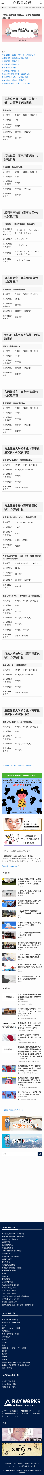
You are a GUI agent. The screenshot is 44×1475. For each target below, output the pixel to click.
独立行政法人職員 (8, 1381)
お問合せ (20, 1463)
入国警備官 (6, 1276)
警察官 (4, 1325)
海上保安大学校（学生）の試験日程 (16, 74)
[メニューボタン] (3, 3)
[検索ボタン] (41, 3)
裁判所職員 (6, 1262)
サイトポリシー (13, 1466)
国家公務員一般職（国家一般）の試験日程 (18, 55)
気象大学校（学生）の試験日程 (14, 80)
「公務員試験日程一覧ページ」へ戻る (17, 765)
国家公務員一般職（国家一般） (13, 1236)
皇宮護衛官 (6, 1279)
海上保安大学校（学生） (11, 1285)
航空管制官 (6, 1253)
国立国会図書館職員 (9, 1270)
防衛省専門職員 (7, 1282)
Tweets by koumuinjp (9, 866)
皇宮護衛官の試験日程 (10, 64)
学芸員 (4, 1342)
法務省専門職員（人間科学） (12, 1250)
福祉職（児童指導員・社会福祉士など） (16, 1365)
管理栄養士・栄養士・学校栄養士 (14, 1348)
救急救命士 (6, 1331)
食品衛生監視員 (7, 1245)
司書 (3, 1345)
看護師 (4, 1359)
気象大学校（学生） (9, 1290)
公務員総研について (11, 1463)
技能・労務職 (7, 1368)
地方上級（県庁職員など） (11, 1319)
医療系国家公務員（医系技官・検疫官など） (18, 1305)
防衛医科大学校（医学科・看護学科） (16, 1296)
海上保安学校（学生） (10, 1288)
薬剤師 (4, 1354)
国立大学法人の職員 (9, 1384)
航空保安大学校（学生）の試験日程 (16, 83)
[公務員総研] (22, 3)
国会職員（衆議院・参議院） (12, 1268)
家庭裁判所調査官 (8, 1265)
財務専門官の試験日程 (10, 61)
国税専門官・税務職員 (10, 1239)
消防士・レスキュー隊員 (11, 1328)
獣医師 (4, 1351)
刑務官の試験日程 (9, 67)
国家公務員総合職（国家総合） (13, 1233)
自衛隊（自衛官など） (10, 1302)
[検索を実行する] (40, 1154)
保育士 (4, 1339)
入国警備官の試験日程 (10, 70)
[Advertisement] (22, 1193)
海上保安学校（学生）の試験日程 (15, 77)
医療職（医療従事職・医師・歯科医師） (16, 1362)
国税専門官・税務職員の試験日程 (15, 58)
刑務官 (4, 1273)
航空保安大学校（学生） (11, 1299)
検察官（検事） (7, 1259)
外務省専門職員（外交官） (11, 1256)
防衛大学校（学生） (9, 1293)
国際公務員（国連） (9, 1387)
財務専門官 (6, 1242)
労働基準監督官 (7, 1248)
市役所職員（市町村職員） (11, 1322)
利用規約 (27, 1463)
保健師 (4, 1356)
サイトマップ (35, 1463)
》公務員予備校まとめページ (12, 1110)
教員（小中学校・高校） (11, 1334)
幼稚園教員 (6, 1337)
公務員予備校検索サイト (26, 1466)
